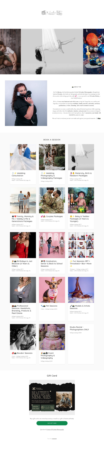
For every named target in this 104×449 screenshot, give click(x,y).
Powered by (49, 438)
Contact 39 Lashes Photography (55, 429)
